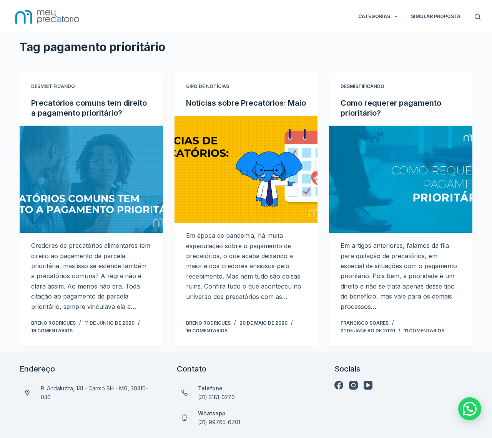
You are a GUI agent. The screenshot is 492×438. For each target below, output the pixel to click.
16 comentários (207, 330)
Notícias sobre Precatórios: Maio (246, 103)
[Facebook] (338, 385)
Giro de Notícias (207, 86)
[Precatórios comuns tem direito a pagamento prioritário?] (91, 179)
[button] (469, 408)
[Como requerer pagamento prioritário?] (400, 179)
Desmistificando (53, 86)
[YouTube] (368, 385)
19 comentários (52, 330)
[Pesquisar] (477, 17)
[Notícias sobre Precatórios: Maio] (246, 169)
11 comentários (424, 330)
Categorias (374, 16)
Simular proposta (435, 16)
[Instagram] (353, 385)
